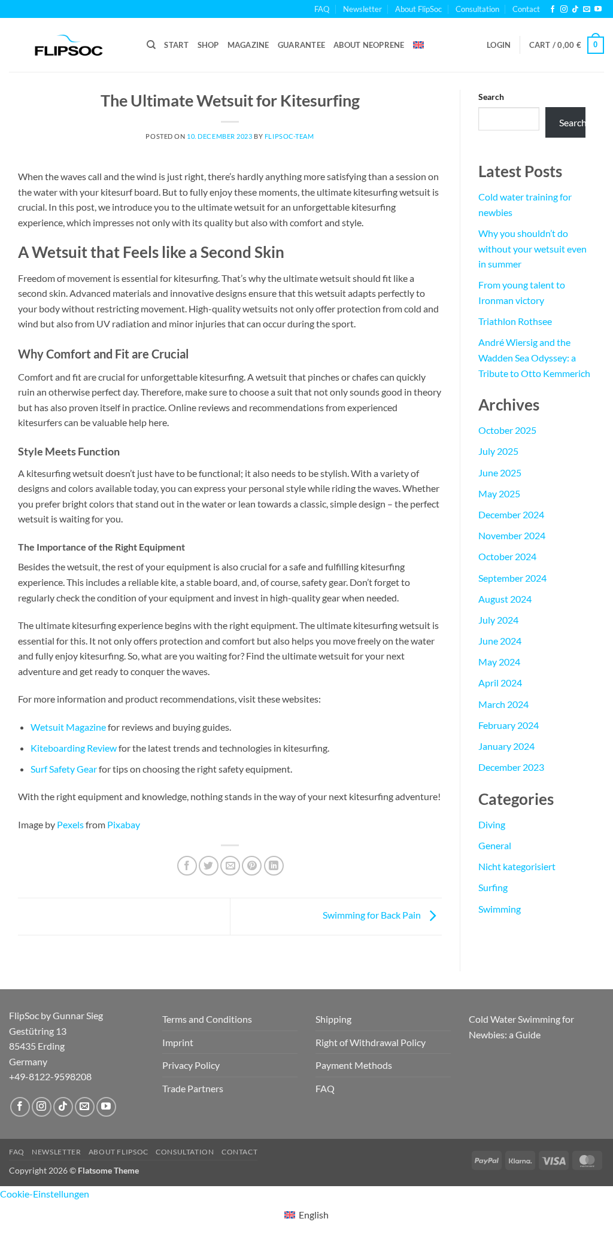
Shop (208, 45)
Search (491, 97)
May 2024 (499, 661)
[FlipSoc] (69, 45)
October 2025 (507, 430)
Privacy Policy (191, 1065)
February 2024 (508, 725)
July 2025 (498, 451)
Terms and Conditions (207, 1019)
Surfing (493, 887)
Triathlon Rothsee (515, 321)
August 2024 (505, 598)
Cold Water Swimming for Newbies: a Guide (521, 1026)
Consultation (477, 9)
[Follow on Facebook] (552, 9)
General (494, 845)
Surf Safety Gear (64, 768)
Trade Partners (192, 1088)
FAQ (321, 9)
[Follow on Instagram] (564, 9)
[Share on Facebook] (187, 866)
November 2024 (511, 535)
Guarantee (301, 45)
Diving (491, 824)
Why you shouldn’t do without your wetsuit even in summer (532, 248)
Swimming (499, 908)
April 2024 (500, 682)
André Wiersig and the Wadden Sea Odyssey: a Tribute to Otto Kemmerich (534, 357)
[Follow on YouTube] (598, 9)
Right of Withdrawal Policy (370, 1042)
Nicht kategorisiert (517, 866)
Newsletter (362, 9)
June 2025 (499, 472)
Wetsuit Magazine (68, 727)
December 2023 (511, 767)
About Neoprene (369, 45)
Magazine (248, 45)
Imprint (177, 1042)
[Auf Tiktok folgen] (63, 1107)
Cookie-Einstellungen (44, 1193)
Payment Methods (353, 1065)
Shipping (333, 1019)
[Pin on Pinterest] (252, 866)
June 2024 (499, 640)
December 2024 (511, 514)
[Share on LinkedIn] (274, 866)
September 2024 (512, 578)
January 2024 (506, 746)
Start (176, 45)
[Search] (151, 45)
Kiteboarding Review (74, 747)
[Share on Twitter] (209, 866)
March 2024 (503, 704)
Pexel (68, 824)
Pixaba (121, 824)
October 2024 (507, 556)
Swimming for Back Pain (373, 915)
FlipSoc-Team (289, 136)
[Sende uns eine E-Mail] (85, 1107)
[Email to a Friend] (230, 866)
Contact (526, 9)
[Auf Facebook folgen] (20, 1107)
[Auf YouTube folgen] (106, 1107)
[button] (499, 45)
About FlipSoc (418, 9)
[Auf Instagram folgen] (41, 1107)
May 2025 (499, 493)
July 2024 (498, 619)
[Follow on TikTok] (575, 9)
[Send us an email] (586, 9)
